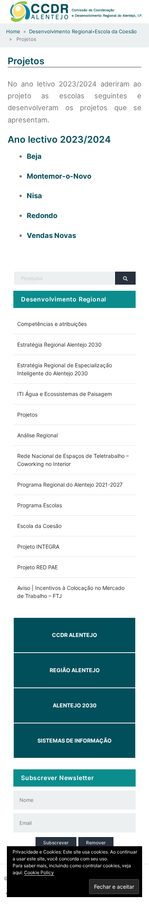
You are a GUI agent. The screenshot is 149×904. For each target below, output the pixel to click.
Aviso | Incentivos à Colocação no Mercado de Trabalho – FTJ (71, 592)
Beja (34, 156)
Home (13, 31)
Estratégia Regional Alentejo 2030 (59, 344)
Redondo (42, 215)
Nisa (34, 195)
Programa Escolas (39, 505)
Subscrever (56, 842)
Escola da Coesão (116, 31)
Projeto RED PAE (37, 567)
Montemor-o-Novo (59, 176)
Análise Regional (37, 435)
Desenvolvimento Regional (60, 31)
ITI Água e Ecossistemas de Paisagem (64, 394)
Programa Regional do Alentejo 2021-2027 (70, 484)
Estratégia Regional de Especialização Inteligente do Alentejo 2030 (64, 369)
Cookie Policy (39, 872)
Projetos (26, 61)
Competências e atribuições (52, 324)
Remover (96, 842)
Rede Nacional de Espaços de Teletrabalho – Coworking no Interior (73, 460)
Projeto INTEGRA (38, 546)
